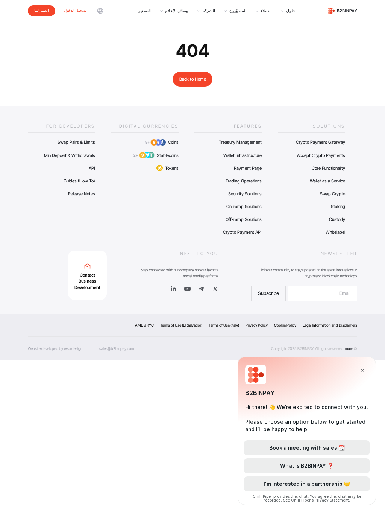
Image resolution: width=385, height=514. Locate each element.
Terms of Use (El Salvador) (181, 325)
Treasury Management (240, 142)
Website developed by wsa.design (55, 348)
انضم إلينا (41, 10)
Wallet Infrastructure (242, 155)
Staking (338, 206)
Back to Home (192, 79)
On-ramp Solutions (244, 206)
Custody (337, 219)
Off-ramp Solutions (244, 219)
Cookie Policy (285, 325)
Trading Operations (244, 181)
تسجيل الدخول (75, 10)
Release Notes (81, 193)
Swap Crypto (332, 193)
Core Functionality (328, 168)
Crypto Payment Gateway (320, 142)
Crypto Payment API (242, 232)
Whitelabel (335, 232)
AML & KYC (144, 325)
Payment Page (248, 168)
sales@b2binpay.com (116, 348)
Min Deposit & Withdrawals (69, 155)
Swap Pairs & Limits (76, 142)
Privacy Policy (257, 325)
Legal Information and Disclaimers (330, 325)
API (92, 168)
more (349, 348)
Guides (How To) (79, 181)
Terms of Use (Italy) (224, 325)
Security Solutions (245, 193)
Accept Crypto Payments (321, 155)
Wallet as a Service (327, 181)
